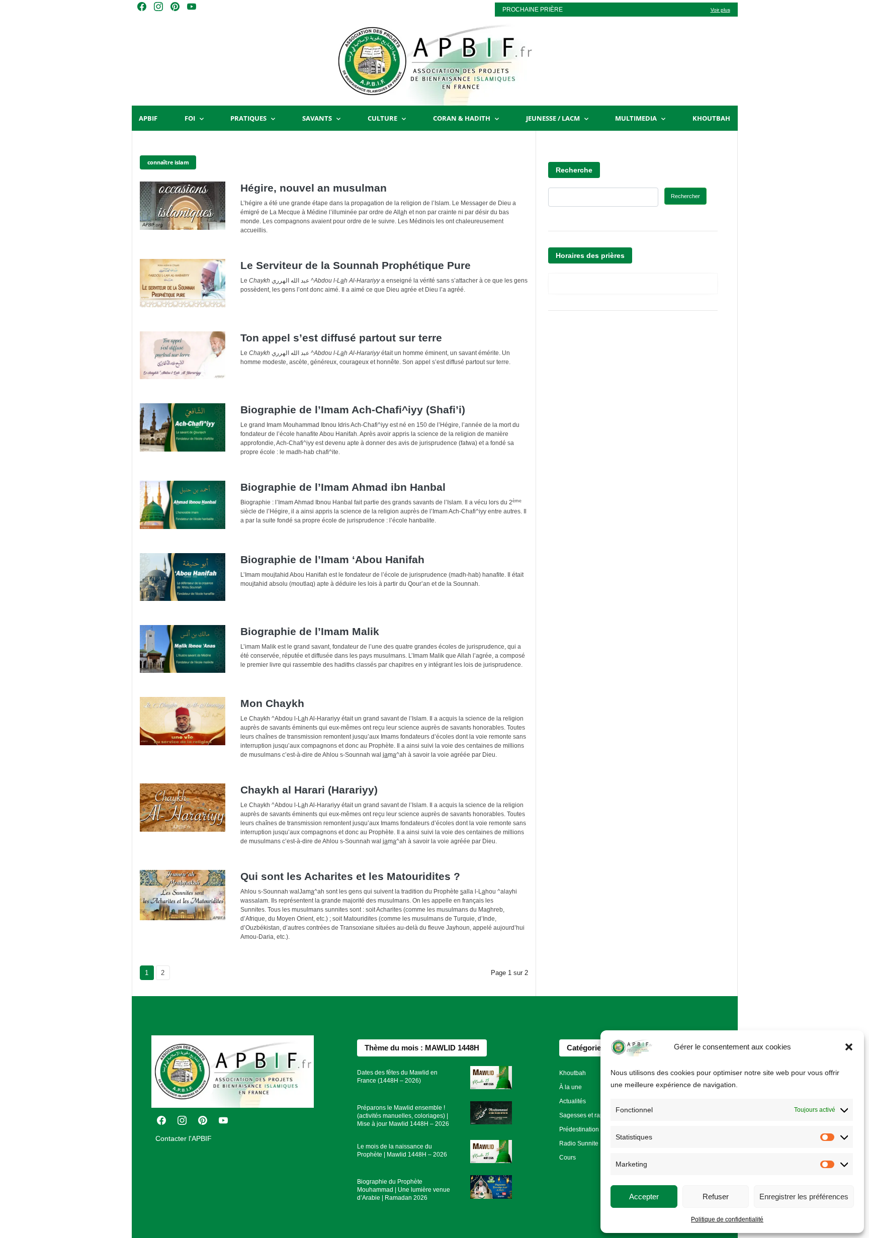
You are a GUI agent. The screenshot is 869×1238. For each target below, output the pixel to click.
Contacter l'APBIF (183, 1138)
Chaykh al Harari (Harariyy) (309, 789)
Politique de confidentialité (727, 1219)
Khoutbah (711, 118)
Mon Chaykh (272, 703)
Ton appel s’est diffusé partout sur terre (341, 337)
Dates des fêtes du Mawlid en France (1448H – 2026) (397, 1076)
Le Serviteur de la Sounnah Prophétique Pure (355, 265)
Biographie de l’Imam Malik (309, 631)
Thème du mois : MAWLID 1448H (422, 1047)
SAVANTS (317, 118)
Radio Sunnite (578, 1143)
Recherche (574, 170)
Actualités (572, 1101)
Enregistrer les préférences (803, 1196)
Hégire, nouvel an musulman (313, 188)
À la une (570, 1087)
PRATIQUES (248, 118)
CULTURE (382, 118)
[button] (849, 1047)
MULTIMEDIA (636, 118)
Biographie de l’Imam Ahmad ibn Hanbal (343, 487)
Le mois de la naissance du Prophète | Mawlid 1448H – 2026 (402, 1150)
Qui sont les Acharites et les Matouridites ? (350, 876)
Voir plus (720, 10)
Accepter (644, 1196)
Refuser (716, 1196)
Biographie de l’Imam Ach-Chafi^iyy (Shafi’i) (352, 409)
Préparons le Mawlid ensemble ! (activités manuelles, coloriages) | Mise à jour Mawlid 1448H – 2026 (403, 1115)
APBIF (148, 118)
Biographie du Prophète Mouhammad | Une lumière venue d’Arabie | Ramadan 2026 (403, 1189)
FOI (190, 118)
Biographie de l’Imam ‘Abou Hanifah (332, 559)
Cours (567, 1157)
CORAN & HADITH (461, 118)
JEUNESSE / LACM (553, 118)
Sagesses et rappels (587, 1115)
